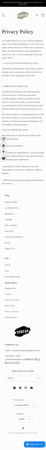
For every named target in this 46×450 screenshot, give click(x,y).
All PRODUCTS (11, 208)
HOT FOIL (9, 231)
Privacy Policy (11, 283)
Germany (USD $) (22, 405)
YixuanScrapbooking (19, 433)
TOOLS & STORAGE (14, 237)
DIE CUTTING (11, 225)
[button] (3, 15)
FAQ (7, 271)
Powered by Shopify (31, 433)
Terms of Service (12, 312)
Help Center (10, 306)
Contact (8, 294)
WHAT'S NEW (11, 202)
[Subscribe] (38, 378)
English (22, 419)
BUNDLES (9, 214)
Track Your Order (12, 300)
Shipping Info (10, 288)
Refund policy (11, 317)
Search (8, 265)
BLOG (7, 243)
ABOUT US (10, 249)
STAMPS (8, 220)
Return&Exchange (12, 277)
